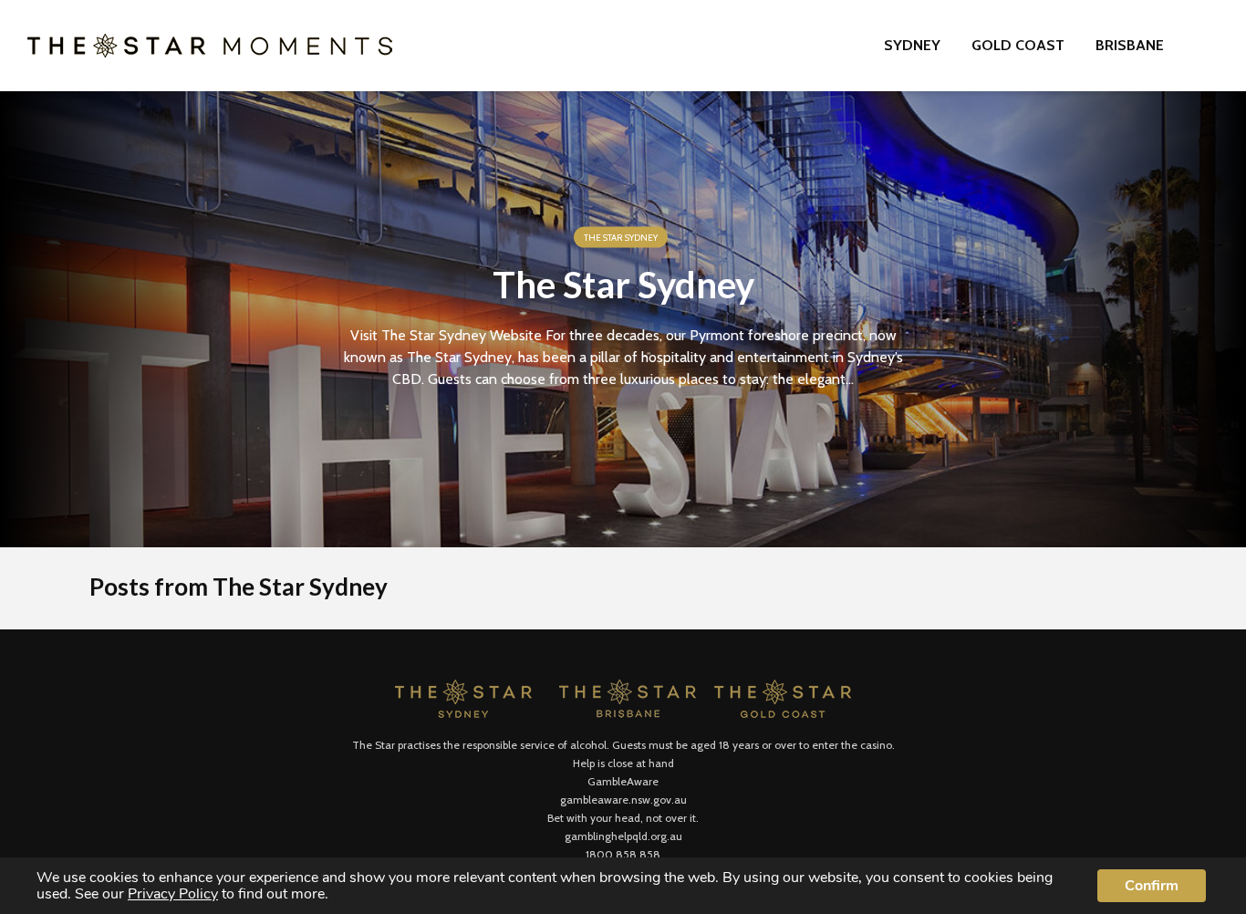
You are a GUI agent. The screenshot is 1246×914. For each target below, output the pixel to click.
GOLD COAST (1017, 45)
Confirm (1152, 886)
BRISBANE (1129, 45)
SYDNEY (912, 45)
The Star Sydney (621, 238)
